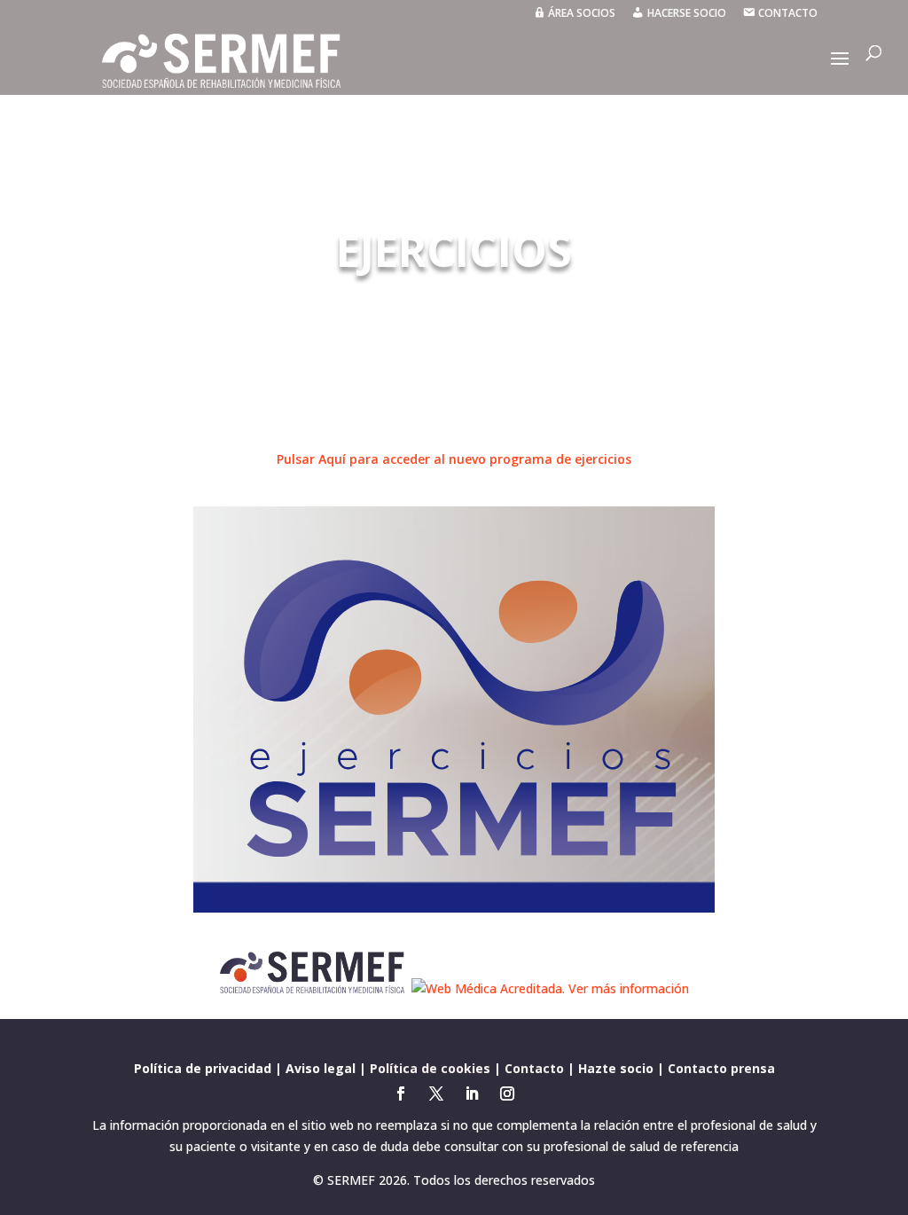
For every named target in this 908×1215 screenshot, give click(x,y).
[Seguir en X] (436, 1093)
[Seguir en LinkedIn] (472, 1093)
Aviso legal (321, 1068)
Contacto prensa (721, 1068)
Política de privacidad (202, 1068)
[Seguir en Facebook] (401, 1093)
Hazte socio (616, 1068)
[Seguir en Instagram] (507, 1093)
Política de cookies (430, 1068)
